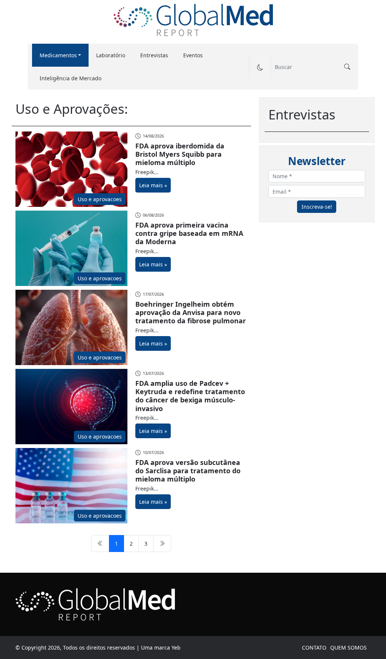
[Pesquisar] (347, 66)
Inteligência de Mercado (70, 78)
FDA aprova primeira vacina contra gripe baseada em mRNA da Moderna (189, 233)
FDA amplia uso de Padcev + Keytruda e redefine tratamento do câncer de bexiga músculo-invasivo (190, 396)
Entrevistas (154, 55)
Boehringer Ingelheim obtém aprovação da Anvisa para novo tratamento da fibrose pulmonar (190, 313)
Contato (314, 647)
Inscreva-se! (317, 206)
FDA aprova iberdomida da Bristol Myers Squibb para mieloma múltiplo (179, 154)
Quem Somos (348, 647)
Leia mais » (153, 185)
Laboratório (110, 55)
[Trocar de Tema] (260, 66)
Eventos (193, 55)
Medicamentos (58, 55)
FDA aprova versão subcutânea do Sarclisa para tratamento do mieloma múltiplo (187, 471)
